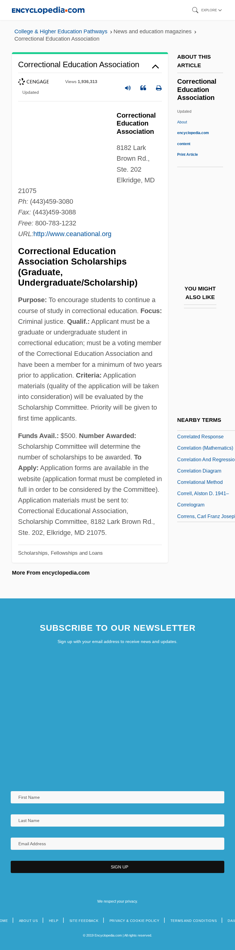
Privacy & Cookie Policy (134, 921)
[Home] (48, 10)
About (193, 133)
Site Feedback (84, 921)
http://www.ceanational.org (72, 234)
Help (53, 921)
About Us (28, 921)
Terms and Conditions (193, 921)
